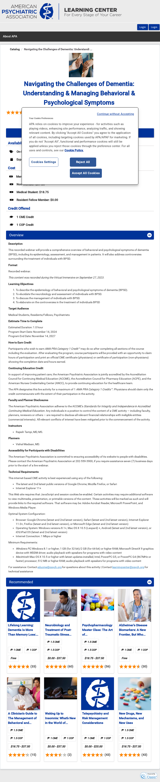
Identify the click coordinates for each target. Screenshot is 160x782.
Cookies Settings (43, 162)
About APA (10, 36)
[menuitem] (10, 37)
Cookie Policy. (74, 150)
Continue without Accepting (115, 114)
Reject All (83, 162)
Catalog (15, 49)
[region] (80, 146)
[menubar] (10, 37)
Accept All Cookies (86, 173)
